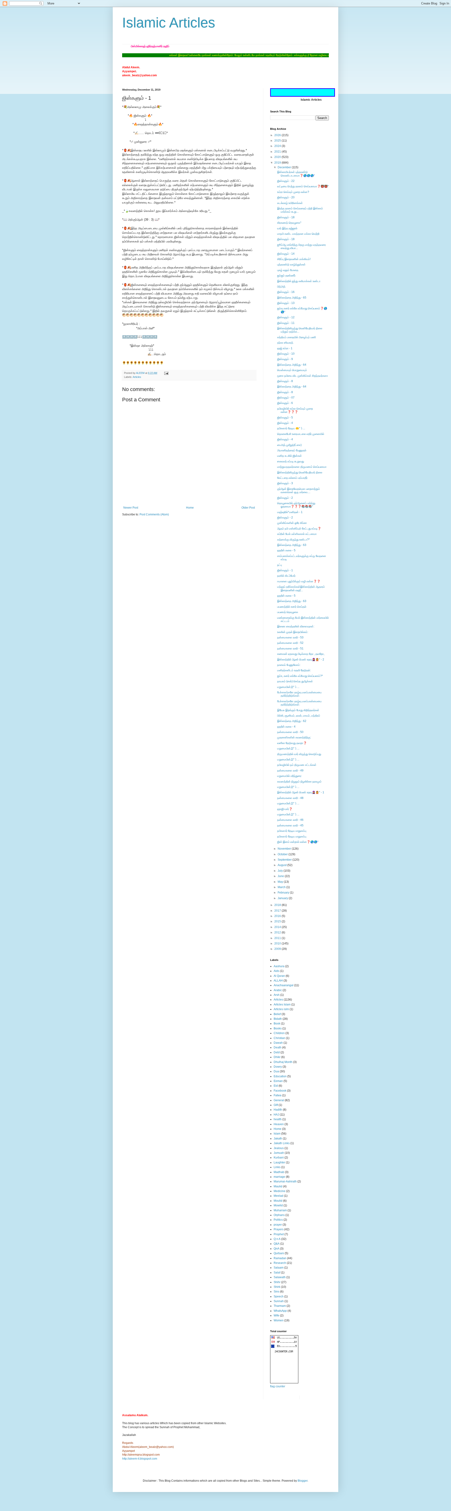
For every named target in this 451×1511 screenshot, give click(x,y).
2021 (278, 151)
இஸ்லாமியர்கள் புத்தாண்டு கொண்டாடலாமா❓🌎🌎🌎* (296, 173)
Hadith (278, 1109)
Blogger (302, 1480)
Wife (276, 1315)
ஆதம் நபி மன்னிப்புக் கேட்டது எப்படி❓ (299, 528)
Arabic (278, 990)
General (279, 1100)
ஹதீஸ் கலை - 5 (286, 550)
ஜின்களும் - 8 (285, 381)
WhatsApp (280, 1310)
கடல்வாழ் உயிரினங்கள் (290, 203)
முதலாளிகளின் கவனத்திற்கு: (294, 737)
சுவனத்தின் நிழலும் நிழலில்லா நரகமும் (299, 781)
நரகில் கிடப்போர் (286, 575)
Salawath (280, 1277)
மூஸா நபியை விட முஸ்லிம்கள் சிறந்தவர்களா (302, 375)
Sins (276, 1291)
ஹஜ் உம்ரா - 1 (284, 348)
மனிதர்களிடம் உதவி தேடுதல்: (294, 670)
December (285, 167)
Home (190, 507)
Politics (278, 1219)
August (282, 865)
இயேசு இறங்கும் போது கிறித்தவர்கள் (298, 710)
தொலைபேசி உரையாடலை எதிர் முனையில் (300, 434)
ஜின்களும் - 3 (285, 483)
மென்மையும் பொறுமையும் (292, 370)
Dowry (278, 1066)
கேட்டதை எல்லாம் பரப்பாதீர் (292, 477)
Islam (277, 1133)
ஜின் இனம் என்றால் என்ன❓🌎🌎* (298, 842)
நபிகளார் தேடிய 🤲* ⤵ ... (291, 428)
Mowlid (278, 1205)
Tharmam (280, 1306)
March (282, 887)
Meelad (278, 1195)
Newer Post (130, 507)
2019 (278, 162)
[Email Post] (166, 373)
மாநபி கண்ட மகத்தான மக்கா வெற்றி (298, 233)
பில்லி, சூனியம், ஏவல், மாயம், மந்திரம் (298, 715)
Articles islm (281, 1009)
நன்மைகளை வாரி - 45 (290, 825)
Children (279, 1033)
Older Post (248, 507)
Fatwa (277, 1095)
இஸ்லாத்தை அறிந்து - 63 (291, 545)
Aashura (279, 966)
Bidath (278, 1018)
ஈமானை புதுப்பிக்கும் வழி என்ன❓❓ (298, 581)
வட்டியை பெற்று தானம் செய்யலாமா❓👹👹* (303, 186)
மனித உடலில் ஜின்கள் (289, 455)
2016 (278, 916)
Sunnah (279, 1301)
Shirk (277, 1287)
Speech (279, 1296)
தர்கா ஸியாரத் (285, 342)
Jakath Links (282, 1143)
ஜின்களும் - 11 (286, 323)
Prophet (279, 1234)
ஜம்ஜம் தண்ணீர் (286, 275)
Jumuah (279, 1152)
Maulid (278, 1186)
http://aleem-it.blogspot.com (139, 1458)
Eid (276, 1085)
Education (280, 1076)
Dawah (278, 1042)
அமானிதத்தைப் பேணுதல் (291, 450)
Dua (276, 1071)
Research (280, 1263)
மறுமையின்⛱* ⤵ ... (288, 687)
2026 (278, 135)
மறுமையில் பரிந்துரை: (289, 776)
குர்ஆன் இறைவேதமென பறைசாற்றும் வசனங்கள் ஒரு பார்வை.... (298, 490)
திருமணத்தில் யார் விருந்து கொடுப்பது (299, 754)
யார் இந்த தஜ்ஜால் (287, 228)
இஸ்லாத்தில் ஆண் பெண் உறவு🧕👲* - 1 (300, 792)
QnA (276, 1248)
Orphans (279, 1215)
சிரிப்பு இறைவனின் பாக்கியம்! (294, 259)
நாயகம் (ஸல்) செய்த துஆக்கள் (295, 681)
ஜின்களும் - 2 (285, 497)
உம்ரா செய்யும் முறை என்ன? (293, 192)
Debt (277, 1052)
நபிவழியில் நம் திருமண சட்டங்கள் (296, 765)
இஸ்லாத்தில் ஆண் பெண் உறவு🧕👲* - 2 (300, 659)
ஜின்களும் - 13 (286, 303)
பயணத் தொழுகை (287, 612)
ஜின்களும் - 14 (286, 253)
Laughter (279, 1162)
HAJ (276, 1114)
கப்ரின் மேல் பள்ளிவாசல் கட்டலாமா (297, 534)
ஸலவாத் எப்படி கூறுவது (290, 461)
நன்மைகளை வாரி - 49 (290, 770)
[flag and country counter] (284, 1382)
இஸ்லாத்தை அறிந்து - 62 (291, 721)
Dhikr (277, 1057)
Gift (276, 1105)
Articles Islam (282, 1004)
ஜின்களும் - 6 (285, 403)
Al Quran (279, 976)
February (284, 892)
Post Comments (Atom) (154, 514)
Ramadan (280, 1258)
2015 (278, 921)
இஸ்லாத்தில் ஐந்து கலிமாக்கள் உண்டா (298, 281)
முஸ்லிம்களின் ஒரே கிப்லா (292, 523)
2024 (278, 146)
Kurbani (279, 1157)
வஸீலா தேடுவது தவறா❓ (292, 743)
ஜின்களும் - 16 (286, 292)
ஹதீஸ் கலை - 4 (286, 726)
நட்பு (279, 565)
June (281, 876)
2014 (278, 927)
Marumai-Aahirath (285, 1181)
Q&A (277, 1243)
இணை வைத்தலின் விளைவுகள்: (295, 626)
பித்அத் (281, 286)
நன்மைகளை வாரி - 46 (290, 819)
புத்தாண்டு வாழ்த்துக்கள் (291, 264)
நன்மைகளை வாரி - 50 (290, 732)
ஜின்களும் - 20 (286, 197)
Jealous (279, 1148)
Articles (137, 377)
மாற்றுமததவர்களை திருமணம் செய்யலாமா (302, 466)
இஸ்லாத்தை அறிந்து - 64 (291, 364)
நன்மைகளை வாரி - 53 (290, 637)
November (285, 848)
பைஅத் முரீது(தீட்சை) (289, 445)
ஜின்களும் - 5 (285, 417)
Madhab (279, 1172)
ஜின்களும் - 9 (285, 359)
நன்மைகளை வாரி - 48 (290, 798)
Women (279, 1320)
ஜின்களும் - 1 (285, 570)
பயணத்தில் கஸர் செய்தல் (291, 606)
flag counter (277, 1386)
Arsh (277, 995)
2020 (278, 157)
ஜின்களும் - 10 (286, 353)
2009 (278, 949)
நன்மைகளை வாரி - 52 (290, 642)
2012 (278, 932)
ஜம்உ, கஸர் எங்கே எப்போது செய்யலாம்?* (300, 676)
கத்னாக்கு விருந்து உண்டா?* (293, 539)
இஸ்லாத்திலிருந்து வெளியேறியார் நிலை (299, 472)
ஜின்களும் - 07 (286, 397)
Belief (277, 1014)
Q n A (277, 1239)
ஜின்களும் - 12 (286, 317)
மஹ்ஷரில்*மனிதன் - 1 (290, 512)
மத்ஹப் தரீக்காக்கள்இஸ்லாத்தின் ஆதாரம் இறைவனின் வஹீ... (301, 588)
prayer (278, 1224)
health (278, 1119)
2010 (278, 943)
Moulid (278, 1200)
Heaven (279, 1124)
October (283, 854)
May (281, 881)
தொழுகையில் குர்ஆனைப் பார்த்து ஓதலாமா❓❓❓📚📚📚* (296, 505)
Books (278, 1028)
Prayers (279, 1229)
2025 (278, 140)
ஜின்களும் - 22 (286, 181)
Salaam (279, 1267)
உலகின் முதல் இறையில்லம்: (292, 632)
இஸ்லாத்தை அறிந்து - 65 (291, 297)
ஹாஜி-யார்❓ (284, 809)
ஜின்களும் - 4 (285, 423)
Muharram (280, 1210)
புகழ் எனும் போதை (287, 270)
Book (277, 1023)
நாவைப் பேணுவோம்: (288, 665)
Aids (276, 971)
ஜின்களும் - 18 (286, 217)
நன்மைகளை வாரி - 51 (290, 648)
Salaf (277, 1272)
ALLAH (278, 980)
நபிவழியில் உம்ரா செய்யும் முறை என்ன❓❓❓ (295, 410)
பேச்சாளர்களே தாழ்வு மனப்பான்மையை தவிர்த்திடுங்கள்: (299, 694)
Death (277, 1047)
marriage (279, 1176)
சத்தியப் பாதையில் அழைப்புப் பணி (296, 337)
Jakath (278, 1138)
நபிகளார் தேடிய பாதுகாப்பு (291, 830)
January (283, 898)
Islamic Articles (168, 23)
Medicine (279, 1191)
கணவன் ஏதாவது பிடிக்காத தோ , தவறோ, (300, 654)
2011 (278, 938)
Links (277, 1167)
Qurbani (279, 1253)
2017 (278, 910)
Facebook (280, 1090)
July (281, 870)
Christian (279, 1038)
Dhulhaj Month (283, 1062)
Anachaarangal (283, 985)
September (285, 859)
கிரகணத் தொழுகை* (289, 222)
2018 (278, 905)
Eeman (278, 1081)
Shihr (277, 1282)
